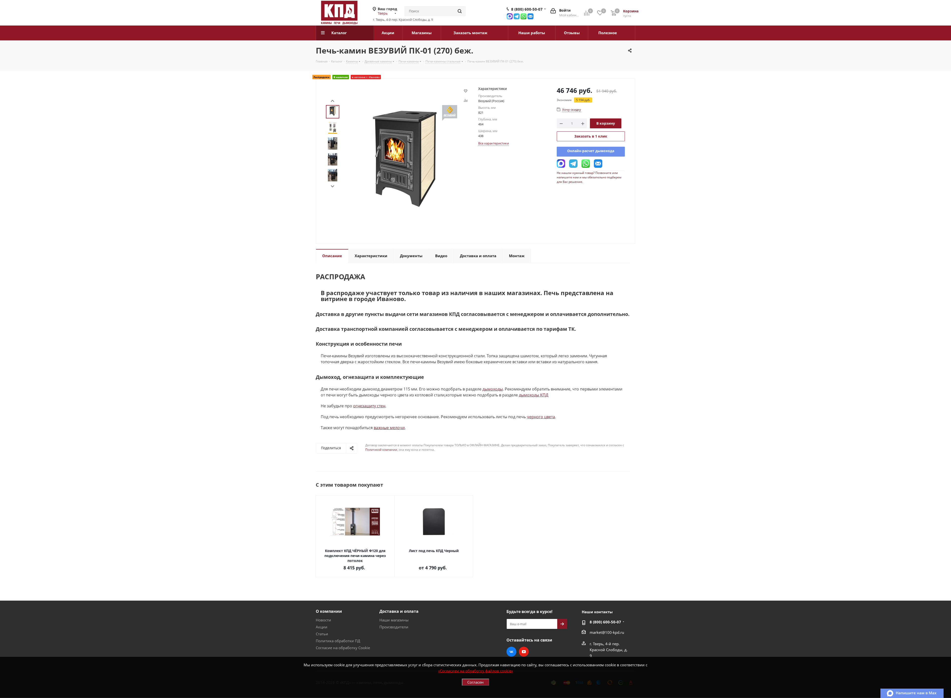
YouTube (524, 652)
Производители (393, 626)
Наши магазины (394, 619)
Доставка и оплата (399, 611)
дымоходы (492, 389)
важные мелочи (389, 427)
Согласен (475, 682)
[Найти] (460, 11)
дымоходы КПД (533, 395)
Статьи (322, 633)
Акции (321, 626)
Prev (332, 101)
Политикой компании (381, 449)
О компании (329, 611)
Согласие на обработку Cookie (343, 647)
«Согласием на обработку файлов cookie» (475, 670)
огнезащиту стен (369, 406)
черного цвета (541, 416)
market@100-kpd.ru (607, 632)
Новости (323, 619)
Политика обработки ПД (338, 640)
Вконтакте (511, 652)
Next (332, 186)
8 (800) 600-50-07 (527, 9)
